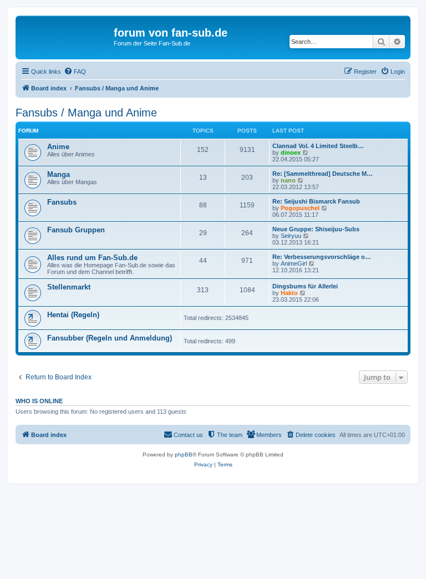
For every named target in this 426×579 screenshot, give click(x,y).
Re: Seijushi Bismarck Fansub (316, 201)
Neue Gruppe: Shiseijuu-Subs (315, 229)
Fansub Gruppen (76, 230)
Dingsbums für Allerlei (305, 286)
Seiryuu (291, 235)
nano (288, 180)
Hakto (289, 293)
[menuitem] (75, 71)
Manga (58, 174)
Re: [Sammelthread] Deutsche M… (322, 173)
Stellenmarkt (68, 287)
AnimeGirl (294, 263)
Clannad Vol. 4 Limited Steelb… (318, 146)
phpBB (183, 454)
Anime (58, 147)
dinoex (291, 152)
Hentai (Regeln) (73, 315)
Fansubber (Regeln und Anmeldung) (109, 338)
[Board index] (66, 36)
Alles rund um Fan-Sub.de (92, 257)
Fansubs (62, 202)
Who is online (39, 401)
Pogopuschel (300, 208)
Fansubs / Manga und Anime (86, 112)
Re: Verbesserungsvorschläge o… (321, 256)
